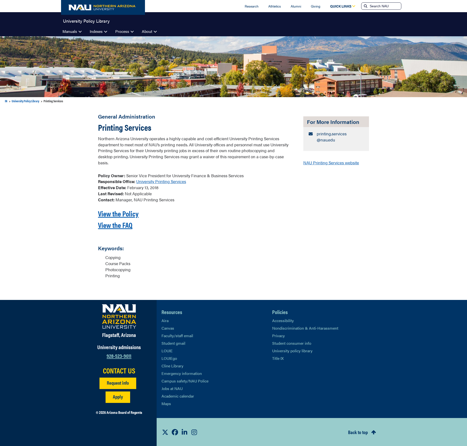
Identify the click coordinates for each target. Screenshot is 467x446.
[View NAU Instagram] (194, 432)
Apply (118, 396)
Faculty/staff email (177, 335)
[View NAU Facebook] (175, 432)
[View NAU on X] (165, 432)
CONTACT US (119, 370)
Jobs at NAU (172, 388)
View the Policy (118, 213)
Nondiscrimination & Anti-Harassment (305, 328)
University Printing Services (161, 181)
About (147, 31)
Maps (166, 403)
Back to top (358, 432)
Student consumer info (291, 343)
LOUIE (167, 350)
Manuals (70, 31)
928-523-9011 (119, 355)
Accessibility (283, 320)
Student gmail (173, 343)
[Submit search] (365, 6)
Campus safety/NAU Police (185, 381)
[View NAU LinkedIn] (184, 432)
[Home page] (103, 7)
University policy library (292, 350)
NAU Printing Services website (331, 163)
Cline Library (172, 365)
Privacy (278, 335)
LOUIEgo (169, 358)
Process (122, 31)
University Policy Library (86, 20)
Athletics (274, 6)
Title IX (278, 358)
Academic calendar (178, 396)
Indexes (96, 31)
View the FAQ (115, 225)
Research (252, 6)
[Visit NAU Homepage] (119, 316)
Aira (165, 320)
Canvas (168, 328)
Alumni (296, 6)
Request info (118, 382)
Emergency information (182, 373)
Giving (315, 6)
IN (6, 101)
